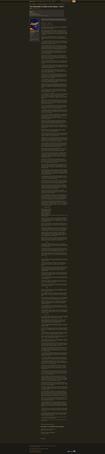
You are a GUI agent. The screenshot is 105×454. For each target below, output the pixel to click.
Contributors (53, 1)
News (47, 1)
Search (74, 1)
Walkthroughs (41, 1)
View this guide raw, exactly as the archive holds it (47, 424)
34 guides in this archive (33, 13)
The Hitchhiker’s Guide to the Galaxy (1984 (48, 432)
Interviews (50, 1)
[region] (58, 222)
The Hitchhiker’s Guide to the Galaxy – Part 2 (48, 429)
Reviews (45, 1)
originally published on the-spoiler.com (35, 14)
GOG (31, 36)
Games (38, 1)
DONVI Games (32, 450)
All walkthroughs (43, 438)
